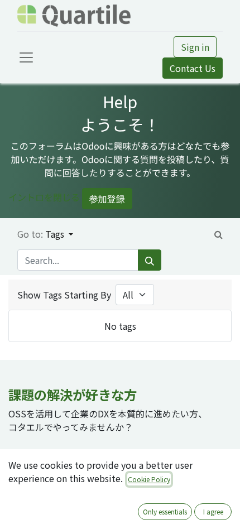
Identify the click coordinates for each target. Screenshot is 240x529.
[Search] (149, 260)
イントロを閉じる (44, 197)
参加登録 (107, 198)
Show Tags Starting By (64, 294)
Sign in (195, 47)
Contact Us (192, 68)
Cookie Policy (149, 479)
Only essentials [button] (165, 511)
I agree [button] (213, 511)
